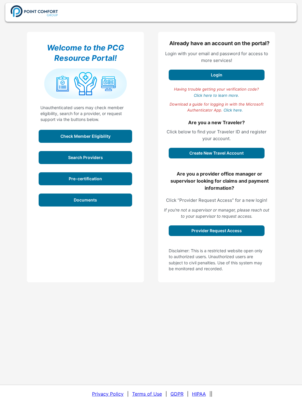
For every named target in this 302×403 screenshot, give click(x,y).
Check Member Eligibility (85, 136)
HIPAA (199, 394)
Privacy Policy (108, 394)
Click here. (233, 110)
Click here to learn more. (216, 95)
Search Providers (85, 157)
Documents (85, 199)
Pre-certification (85, 178)
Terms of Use (147, 394)
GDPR (176, 394)
